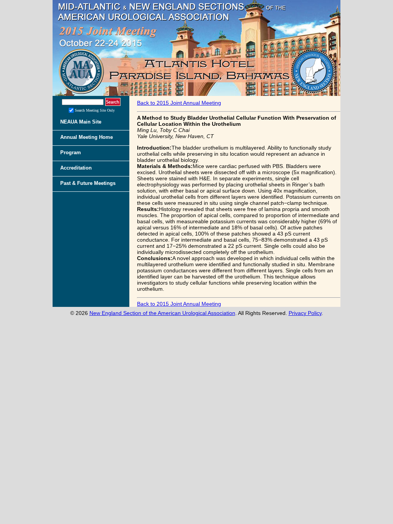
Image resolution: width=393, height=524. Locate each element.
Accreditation (76, 168)
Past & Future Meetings (88, 183)
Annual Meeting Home (86, 137)
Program (70, 152)
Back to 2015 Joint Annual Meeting (179, 103)
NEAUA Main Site (80, 122)
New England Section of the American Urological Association (162, 313)
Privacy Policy (305, 313)
